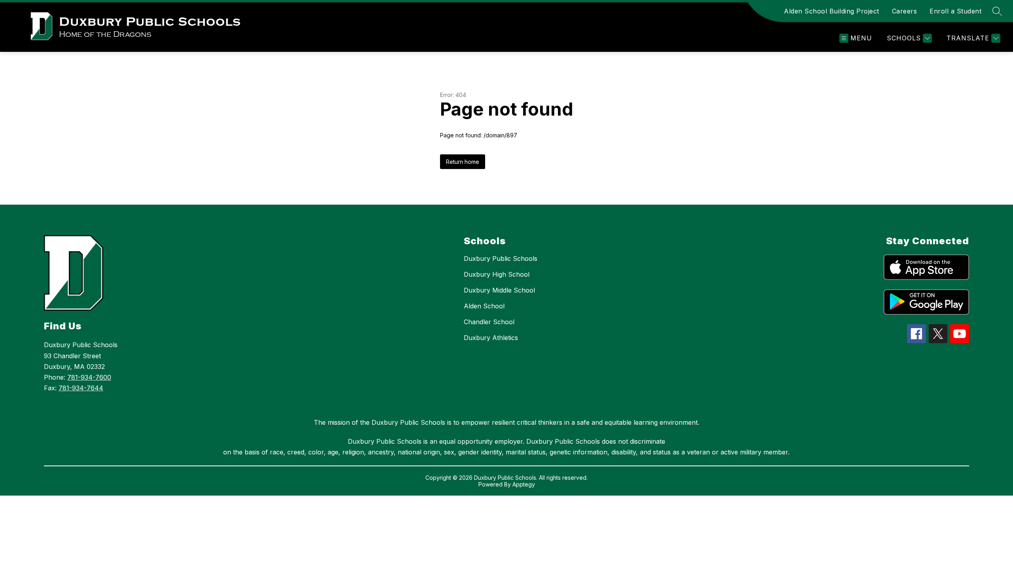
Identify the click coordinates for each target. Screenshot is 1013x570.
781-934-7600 (89, 377)
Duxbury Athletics (491, 338)
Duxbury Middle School (499, 290)
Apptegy (523, 484)
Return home (462, 161)
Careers (904, 11)
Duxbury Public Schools (500, 258)
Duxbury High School (496, 274)
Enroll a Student (955, 11)
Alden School (484, 306)
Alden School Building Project (831, 11)
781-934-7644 (81, 388)
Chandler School (489, 322)
